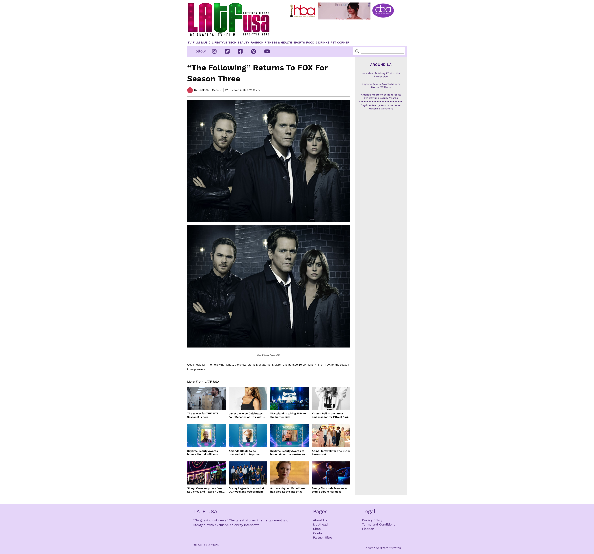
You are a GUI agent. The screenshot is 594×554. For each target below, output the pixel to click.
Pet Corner (340, 42)
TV (190, 42)
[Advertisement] (344, 29)
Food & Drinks (317, 42)
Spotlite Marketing (390, 547)
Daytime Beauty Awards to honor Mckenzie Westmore (287, 452)
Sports (299, 42)
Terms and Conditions (378, 524)
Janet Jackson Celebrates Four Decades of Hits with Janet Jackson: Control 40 (246, 415)
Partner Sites (323, 537)
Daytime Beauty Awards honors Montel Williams (202, 452)
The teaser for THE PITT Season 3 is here (202, 415)
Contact (319, 533)
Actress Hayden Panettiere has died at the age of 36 (287, 490)
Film (196, 42)
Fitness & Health (278, 42)
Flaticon (368, 529)
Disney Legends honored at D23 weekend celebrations (246, 490)
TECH (232, 42)
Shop (317, 529)
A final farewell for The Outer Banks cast (331, 452)
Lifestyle (219, 42)
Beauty (243, 42)
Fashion (256, 42)
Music (206, 42)
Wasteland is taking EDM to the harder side (288, 415)
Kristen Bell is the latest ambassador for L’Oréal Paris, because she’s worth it (331, 415)
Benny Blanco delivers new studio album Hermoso (329, 490)
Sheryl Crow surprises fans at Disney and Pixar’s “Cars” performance (205, 490)
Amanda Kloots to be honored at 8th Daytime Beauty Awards (244, 452)
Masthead (320, 524)
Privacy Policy (372, 520)
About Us (320, 520)
